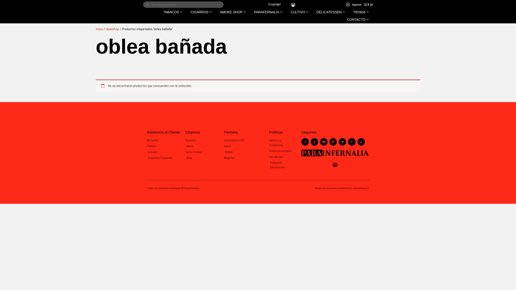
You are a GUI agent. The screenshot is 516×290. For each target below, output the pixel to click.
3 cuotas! (271, 4)
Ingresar (356, 4)
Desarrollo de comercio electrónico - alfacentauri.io (342, 188)
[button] (172, 12)
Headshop (112, 29)
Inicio (99, 29)
